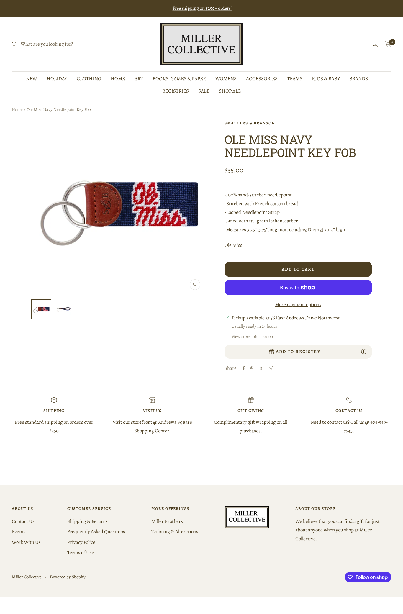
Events (19, 531)
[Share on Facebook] (244, 368)
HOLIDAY (57, 78)
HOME (118, 78)
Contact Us (23, 521)
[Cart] (388, 44)
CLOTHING (89, 78)
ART (139, 78)
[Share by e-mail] (271, 368)
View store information (252, 336)
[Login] (375, 44)
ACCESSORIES (262, 78)
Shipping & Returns (87, 521)
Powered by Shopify (68, 577)
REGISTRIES (175, 91)
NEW (31, 78)
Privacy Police (81, 542)
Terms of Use (80, 552)
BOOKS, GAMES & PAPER (179, 78)
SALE (203, 91)
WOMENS (226, 78)
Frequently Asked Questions (96, 531)
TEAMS (294, 78)
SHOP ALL (230, 91)
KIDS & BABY (326, 78)
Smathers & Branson (250, 123)
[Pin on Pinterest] (251, 368)
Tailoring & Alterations (174, 531)
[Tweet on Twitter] (260, 368)
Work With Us (26, 542)
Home (17, 109)
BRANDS (358, 78)
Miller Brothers (167, 521)
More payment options (298, 304)
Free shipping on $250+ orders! (202, 8)
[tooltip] (364, 351)
